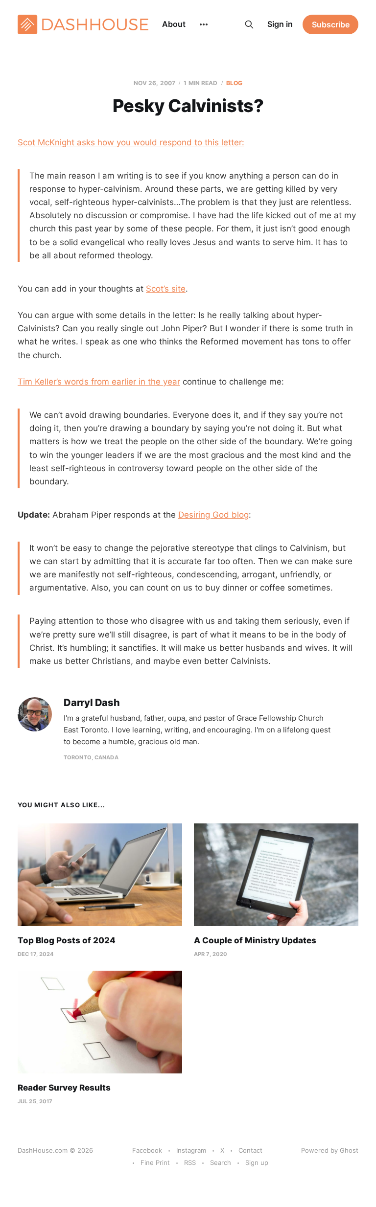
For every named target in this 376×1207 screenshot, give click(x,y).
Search (220, 1162)
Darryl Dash (92, 702)
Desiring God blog (213, 515)
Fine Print (155, 1162)
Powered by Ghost (329, 1150)
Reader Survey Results (64, 1088)
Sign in (280, 24)
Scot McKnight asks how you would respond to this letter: (131, 142)
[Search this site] (249, 24)
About (174, 24)
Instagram (191, 1150)
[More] (203, 24)
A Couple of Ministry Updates (255, 940)
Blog (234, 83)
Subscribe (331, 24)
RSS (190, 1162)
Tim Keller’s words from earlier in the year (99, 382)
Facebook (147, 1150)
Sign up (256, 1162)
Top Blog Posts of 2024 (67, 940)
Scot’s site (166, 289)
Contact (250, 1150)
